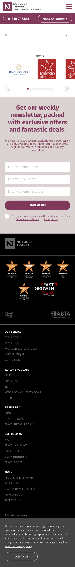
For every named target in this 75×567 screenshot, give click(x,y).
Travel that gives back (19, 424)
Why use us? (12, 343)
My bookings (13, 360)
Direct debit (12, 451)
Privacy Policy (14, 494)
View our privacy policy (18, 546)
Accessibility (13, 500)
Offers (9, 398)
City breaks (12, 381)
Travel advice (13, 462)
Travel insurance (16, 445)
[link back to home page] (37, 243)
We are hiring (13, 483)
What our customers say (21, 349)
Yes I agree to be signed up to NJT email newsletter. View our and (41, 218)
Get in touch (13, 337)
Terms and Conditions (27, 219)
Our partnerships (16, 456)
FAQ (7, 440)
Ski (6, 386)
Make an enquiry (15, 354)
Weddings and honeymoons (23, 392)
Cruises (9, 375)
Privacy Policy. (51, 219)
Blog (8, 413)
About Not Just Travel (19, 477)
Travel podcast (15, 419)
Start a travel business (20, 489)
